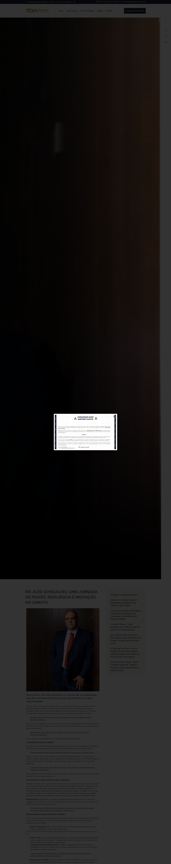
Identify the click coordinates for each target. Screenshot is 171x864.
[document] (85, 432)
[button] (114, 416)
